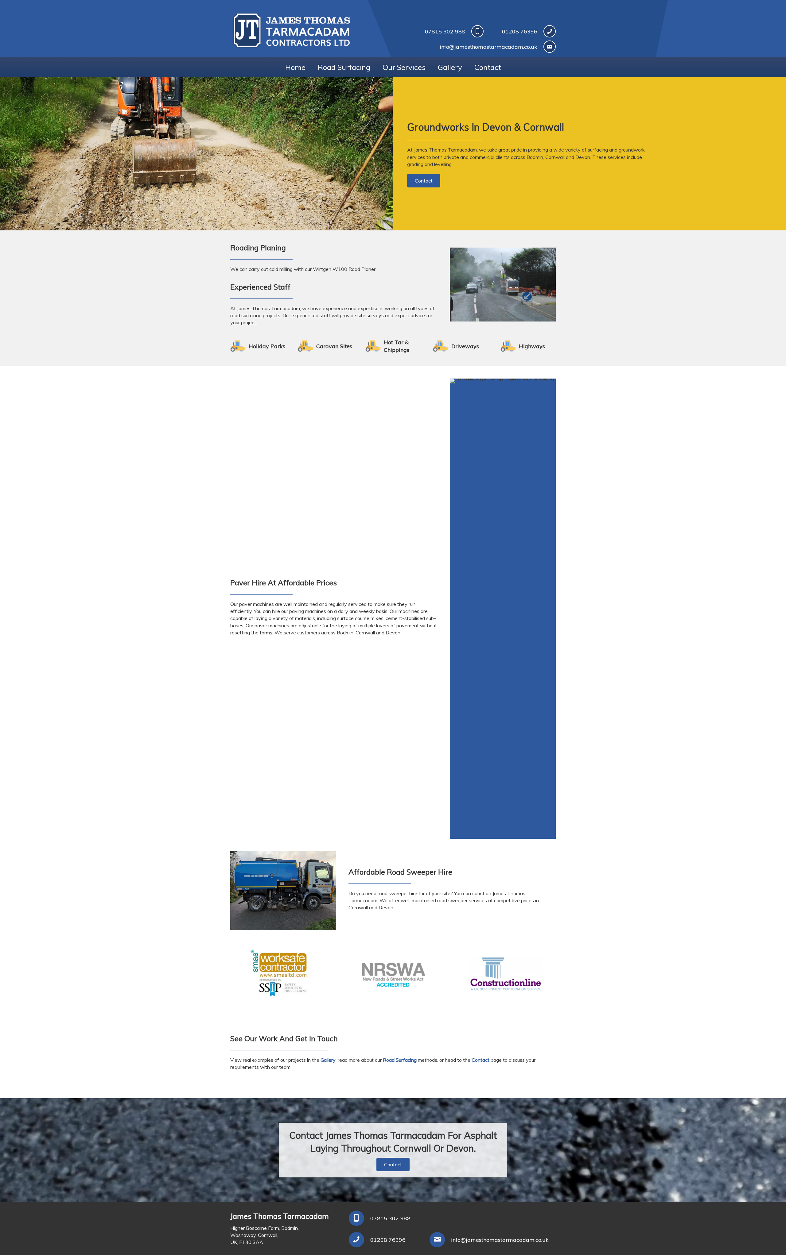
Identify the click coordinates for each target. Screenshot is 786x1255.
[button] (423, 180)
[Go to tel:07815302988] (424, 31)
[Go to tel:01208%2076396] (526, 31)
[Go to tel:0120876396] (383, 1239)
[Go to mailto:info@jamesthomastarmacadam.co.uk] (460, 46)
